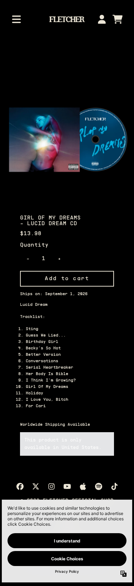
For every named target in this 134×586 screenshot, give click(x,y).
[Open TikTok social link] (114, 486)
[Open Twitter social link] (36, 486)
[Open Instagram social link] (51, 486)
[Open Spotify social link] (98, 486)
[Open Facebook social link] (20, 486)
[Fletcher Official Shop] (66, 19)
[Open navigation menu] (16, 19)
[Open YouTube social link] (67, 486)
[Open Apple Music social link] (83, 486)
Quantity (34, 245)
